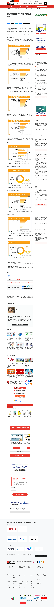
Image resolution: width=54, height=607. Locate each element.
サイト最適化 (9, 581)
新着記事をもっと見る (41, 149)
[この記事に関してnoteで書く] (28, 286)
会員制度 (14, 580)
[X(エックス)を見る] (37, 562)
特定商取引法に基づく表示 (22, 567)
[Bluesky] (39, 562)
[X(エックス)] (31, 381)
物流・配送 (20, 585)
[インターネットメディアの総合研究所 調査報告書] (44, 595)
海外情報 (16, 8)
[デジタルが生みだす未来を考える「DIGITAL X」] (30, 600)
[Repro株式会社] (11, 549)
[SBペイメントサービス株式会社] (22, 529)
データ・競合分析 (21, 581)
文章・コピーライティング (26, 583)
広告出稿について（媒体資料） (22, 566)
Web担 (21, 383)
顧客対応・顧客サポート (15, 585)
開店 (19, 587)
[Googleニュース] (29, 384)
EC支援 (37, 1)
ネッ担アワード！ (25, 3)
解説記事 (45, 575)
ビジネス (23, 406)
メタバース (24, 8)
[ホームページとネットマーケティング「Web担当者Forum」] (37, 595)
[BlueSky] (26, 384)
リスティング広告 (38, 8)
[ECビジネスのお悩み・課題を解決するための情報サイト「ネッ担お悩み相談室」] (23, 603)
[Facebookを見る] (35, 562)
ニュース (11, 10)
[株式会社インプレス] (13, 599)
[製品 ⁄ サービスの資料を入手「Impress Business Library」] (23, 600)
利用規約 (39, 566)
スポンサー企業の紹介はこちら (41, 555)
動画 (13, 583)
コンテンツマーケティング (32, 8)
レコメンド (32, 581)
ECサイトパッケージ (27, 587)
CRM (19, 580)
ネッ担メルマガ (30, 3)
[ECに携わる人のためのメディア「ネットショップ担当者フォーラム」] (44, 598)
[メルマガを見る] (33, 562)
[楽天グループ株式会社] (12, 529)
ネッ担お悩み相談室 (19, 3)
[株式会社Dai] (22, 539)
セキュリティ (9, 587)
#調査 (22, 279)
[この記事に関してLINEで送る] (30, 286)
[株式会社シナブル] (39, 549)
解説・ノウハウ (38, 579)
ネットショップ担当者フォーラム (10, 3)
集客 (26, 8)
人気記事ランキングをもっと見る (42, 97)
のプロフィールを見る (20, 324)
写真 (8, 583)
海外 (13, 8)
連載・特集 (9, 8)
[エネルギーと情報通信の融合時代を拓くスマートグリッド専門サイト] (37, 598)
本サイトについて (11, 566)
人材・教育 (32, 585)
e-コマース (10, 406)
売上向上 (9, 580)
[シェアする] (23, 286)
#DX (14, 279)
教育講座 (35, 1)
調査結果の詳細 (10, 275)
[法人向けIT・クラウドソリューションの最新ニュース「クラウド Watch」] (23, 598)
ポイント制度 (26, 581)
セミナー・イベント (39, 576)
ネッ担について (35, 3)
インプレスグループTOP (40, 567)
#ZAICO (17, 279)
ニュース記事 (45, 576)
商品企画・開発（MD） (26, 585)
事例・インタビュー (39, 582)
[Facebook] (29, 381)
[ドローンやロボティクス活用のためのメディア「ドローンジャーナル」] (37, 600)
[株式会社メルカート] (20, 549)
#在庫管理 (19, 279)
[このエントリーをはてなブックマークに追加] (27, 286)
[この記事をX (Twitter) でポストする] (25, 286)
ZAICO (9, 276)
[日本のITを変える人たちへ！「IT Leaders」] (30, 598)
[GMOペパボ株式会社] (33, 539)
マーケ (17, 406)
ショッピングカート (33, 587)
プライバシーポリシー (11, 567)
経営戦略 (29, 406)
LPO (25, 580)
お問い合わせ (29, 566)
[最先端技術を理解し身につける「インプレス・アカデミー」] (44, 600)
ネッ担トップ (8, 10)
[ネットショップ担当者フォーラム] (11, 563)
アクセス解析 (32, 580)
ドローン (33, 1)
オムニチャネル (15, 587)
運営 (31, 583)
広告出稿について (41, 3)
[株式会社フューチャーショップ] (12, 539)
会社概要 (29, 567)
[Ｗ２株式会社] (29, 549)
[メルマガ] (26, 381)
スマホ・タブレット (15, 581)
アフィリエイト (42, 8)
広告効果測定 (20, 583)
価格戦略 (9, 585)
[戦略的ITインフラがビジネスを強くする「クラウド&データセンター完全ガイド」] (23, 595)
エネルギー (31, 1)
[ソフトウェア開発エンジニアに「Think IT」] (30, 595)
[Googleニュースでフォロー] (41, 562)
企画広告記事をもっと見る (41, 204)
